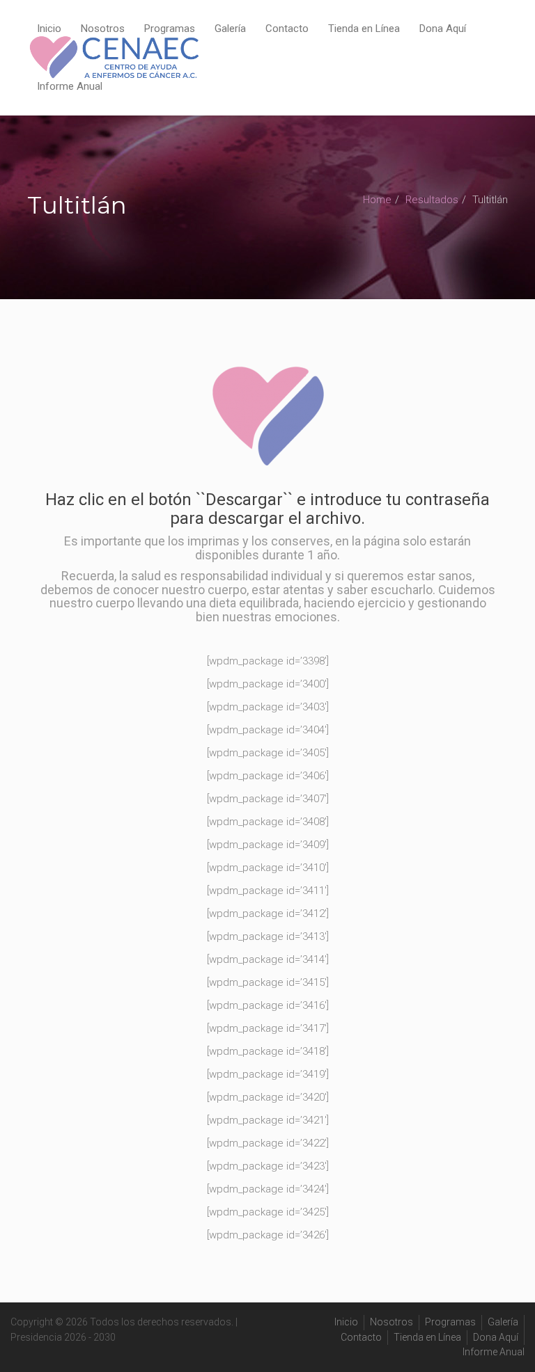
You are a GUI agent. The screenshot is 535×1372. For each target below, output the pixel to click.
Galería (230, 28)
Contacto (287, 28)
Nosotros (103, 28)
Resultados (431, 199)
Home (377, 199)
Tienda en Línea (364, 28)
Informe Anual (69, 86)
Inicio (49, 28)
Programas (169, 28)
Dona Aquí (442, 28)
